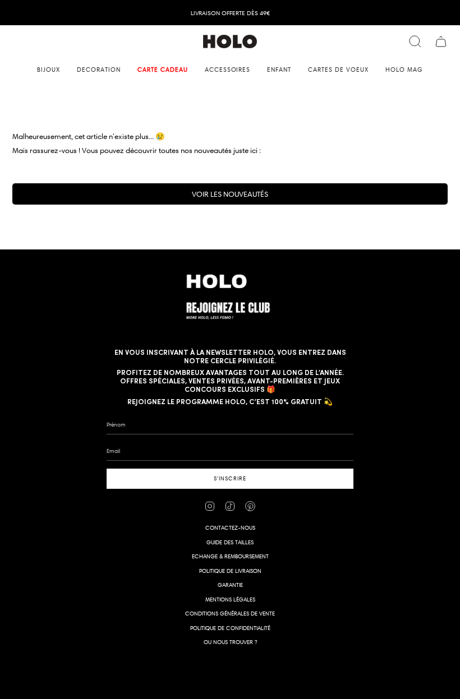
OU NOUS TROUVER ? (230, 642)
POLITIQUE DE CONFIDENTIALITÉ (230, 628)
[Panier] (441, 41)
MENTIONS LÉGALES (230, 599)
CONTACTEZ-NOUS (230, 527)
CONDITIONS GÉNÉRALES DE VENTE (230, 613)
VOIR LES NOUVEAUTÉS (230, 194)
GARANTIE (230, 585)
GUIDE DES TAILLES (230, 542)
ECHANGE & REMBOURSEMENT (230, 556)
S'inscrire (230, 478)
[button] (48, 70)
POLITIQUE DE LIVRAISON (230, 571)
